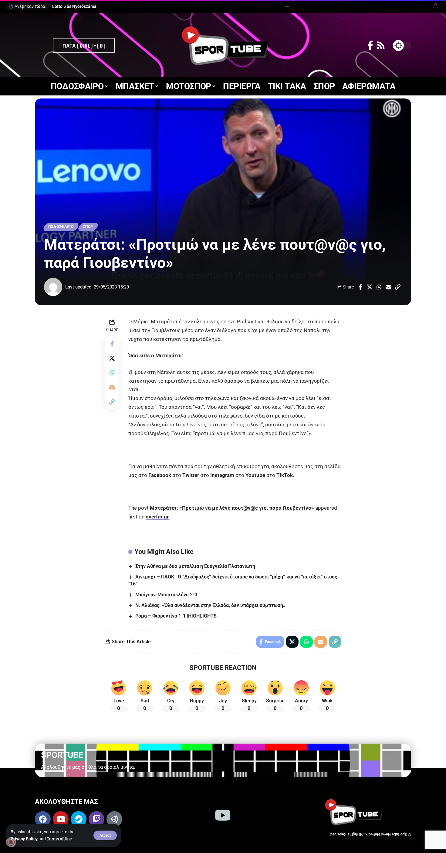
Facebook (159, 475)
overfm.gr (157, 517)
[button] (105, 835)
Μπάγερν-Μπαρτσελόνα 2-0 (166, 595)
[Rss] (381, 45)
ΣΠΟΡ (88, 227)
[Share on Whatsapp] (379, 287)
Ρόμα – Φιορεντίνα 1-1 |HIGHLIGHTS (176, 616)
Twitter (190, 475)
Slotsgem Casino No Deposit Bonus (88, 6)
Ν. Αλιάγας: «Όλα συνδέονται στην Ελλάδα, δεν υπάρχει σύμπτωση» (210, 605)
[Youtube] (61, 819)
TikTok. (285, 475)
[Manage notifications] (11, 842)
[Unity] (114, 819)
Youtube (255, 475)
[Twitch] (96, 819)
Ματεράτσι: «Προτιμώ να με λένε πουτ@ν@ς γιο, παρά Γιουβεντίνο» (232, 508)
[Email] (388, 287)
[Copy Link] (398, 287)
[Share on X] (369, 287)
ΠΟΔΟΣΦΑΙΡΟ (61, 227)
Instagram (222, 475)
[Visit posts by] (53, 287)
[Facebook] (370, 45)
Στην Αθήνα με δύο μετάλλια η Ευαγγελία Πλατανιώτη (195, 566)
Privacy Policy (24, 838)
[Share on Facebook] (360, 287)
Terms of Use (59, 838)
